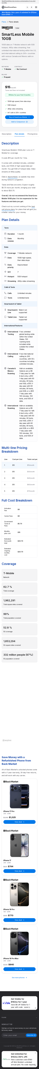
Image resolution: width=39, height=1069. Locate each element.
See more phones (18, 977)
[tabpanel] (19, 657)
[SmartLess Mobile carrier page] (7, 28)
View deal (18, 822)
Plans (4, 22)
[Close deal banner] (35, 1053)
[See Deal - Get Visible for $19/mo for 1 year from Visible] (19, 1003)
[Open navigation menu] (36, 7)
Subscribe (30, 1035)
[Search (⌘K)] (27, 7)
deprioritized (12, 177)
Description (6, 134)
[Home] (9, 7)
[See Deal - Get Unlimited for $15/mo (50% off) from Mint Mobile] (19, 1059)
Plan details (19, 134)
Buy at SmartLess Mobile (18, 117)
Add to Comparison (18, 122)
